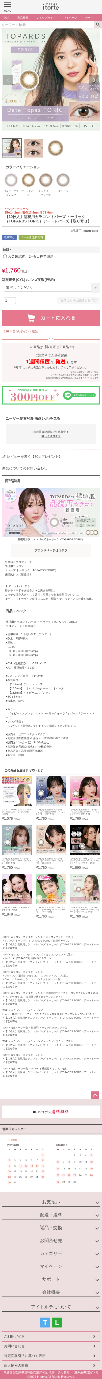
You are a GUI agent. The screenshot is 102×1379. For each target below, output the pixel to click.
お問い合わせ (14, 1346)
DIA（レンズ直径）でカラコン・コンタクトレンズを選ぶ (36, 975)
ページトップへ (95, 1095)
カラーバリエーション (23, 167)
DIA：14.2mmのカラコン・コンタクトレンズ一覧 (32, 979)
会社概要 (51, 1292)
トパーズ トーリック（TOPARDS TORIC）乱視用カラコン (37, 940)
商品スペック (16, 611)
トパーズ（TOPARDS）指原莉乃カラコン (28, 958)
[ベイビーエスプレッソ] (11, 174)
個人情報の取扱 (16, 1365)
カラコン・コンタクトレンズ (27, 937)
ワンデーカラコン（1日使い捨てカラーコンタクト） (34, 996)
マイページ (51, 1266)
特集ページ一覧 (19, 1027)
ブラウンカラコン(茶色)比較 (80, 1014)
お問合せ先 (51, 1240)
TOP (5, 937)
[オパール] (63, 174)
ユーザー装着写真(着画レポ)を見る (33, 418)
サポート (51, 1279)
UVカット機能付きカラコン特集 (49, 1068)
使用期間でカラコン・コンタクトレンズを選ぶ (72, 993)
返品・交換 (51, 1227)
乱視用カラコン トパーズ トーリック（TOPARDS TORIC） (51, 545)
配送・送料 (51, 1214)
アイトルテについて (51, 1306)
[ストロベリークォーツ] (46, 174)
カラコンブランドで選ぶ (59, 937)
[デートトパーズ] (28, 174)
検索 (98, 24)
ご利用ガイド (14, 1336)
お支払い (51, 1201)
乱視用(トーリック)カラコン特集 (49, 1027)
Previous (8, 80)
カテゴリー (51, 1253)
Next (94, 80)
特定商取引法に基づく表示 (25, 1356)
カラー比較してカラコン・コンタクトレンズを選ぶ (33, 1014)
